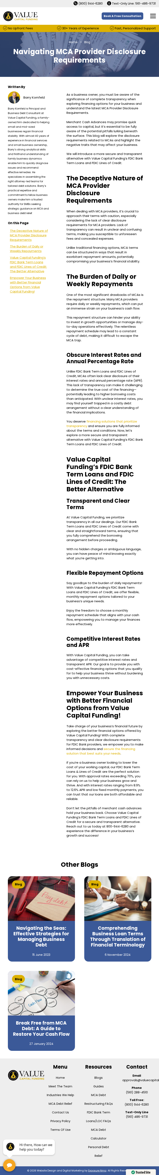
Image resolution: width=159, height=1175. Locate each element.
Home (60, 1078)
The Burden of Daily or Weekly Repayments (26, 248)
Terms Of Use (60, 1130)
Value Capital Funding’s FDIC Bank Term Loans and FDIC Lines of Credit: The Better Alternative (28, 264)
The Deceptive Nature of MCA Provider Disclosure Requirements (29, 235)
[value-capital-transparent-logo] (20, 16)
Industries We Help (60, 1095)
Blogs (98, 1078)
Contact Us (60, 1112)
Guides (98, 1086)
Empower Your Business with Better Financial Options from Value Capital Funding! (28, 285)
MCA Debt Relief (60, 1104)
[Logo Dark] (26, 1075)
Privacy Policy (60, 1121)
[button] (153, 16)
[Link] (41, 919)
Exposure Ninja (97, 1170)
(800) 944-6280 (137, 1104)
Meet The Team (60, 1086)
